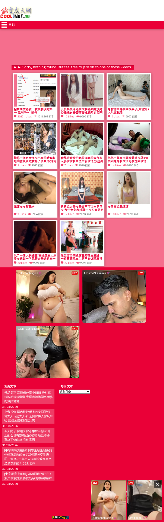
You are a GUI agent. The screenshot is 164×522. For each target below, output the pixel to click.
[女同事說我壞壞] (129, 203)
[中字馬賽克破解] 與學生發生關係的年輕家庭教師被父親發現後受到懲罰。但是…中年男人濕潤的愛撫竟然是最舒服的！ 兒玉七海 (28, 456)
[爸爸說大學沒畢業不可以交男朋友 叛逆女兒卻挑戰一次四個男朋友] (82, 203)
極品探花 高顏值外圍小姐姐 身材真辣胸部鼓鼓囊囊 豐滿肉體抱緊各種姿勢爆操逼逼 (28, 396)
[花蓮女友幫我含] (35, 203)
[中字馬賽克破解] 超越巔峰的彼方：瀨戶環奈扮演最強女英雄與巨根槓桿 (28, 476)
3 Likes (22, 214)
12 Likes (69, 116)
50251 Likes (25, 116)
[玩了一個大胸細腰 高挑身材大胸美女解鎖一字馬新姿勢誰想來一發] (35, 252)
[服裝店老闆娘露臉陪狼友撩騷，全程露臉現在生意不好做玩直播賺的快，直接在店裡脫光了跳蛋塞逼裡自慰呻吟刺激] (82, 252)
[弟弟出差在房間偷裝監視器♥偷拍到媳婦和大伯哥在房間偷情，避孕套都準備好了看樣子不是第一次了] (129, 154)
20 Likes (22, 263)
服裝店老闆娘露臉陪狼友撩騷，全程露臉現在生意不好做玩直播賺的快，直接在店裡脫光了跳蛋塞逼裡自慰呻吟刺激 (81, 257)
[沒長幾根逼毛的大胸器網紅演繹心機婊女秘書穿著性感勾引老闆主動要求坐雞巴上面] (82, 105)
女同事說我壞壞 (118, 207)
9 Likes (115, 116)
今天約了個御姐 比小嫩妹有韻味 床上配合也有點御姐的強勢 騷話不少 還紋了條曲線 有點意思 (27, 435)
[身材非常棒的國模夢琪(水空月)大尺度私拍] (129, 105)
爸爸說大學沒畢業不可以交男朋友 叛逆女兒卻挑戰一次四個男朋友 (82, 208)
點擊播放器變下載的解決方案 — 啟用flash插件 (33, 110)
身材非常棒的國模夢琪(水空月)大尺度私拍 (128, 110)
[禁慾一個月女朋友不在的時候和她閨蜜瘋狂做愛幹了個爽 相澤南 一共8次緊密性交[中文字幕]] (35, 154)
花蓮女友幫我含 (24, 207)
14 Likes (116, 165)
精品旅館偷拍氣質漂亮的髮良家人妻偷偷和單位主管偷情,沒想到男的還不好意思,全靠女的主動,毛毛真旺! (82, 159)
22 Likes (69, 263)
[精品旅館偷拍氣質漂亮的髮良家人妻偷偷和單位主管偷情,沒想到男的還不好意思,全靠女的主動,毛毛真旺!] (82, 154)
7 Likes (68, 165)
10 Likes (116, 214)
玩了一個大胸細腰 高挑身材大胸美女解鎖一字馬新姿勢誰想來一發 (35, 257)
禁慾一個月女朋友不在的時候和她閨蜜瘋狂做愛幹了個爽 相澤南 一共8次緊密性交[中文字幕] (35, 159)
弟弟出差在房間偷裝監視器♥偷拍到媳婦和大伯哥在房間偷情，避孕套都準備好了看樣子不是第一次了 (128, 159)
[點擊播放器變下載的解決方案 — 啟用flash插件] (35, 105)
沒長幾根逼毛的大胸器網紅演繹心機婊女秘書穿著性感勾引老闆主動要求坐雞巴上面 (81, 110)
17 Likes (69, 214)
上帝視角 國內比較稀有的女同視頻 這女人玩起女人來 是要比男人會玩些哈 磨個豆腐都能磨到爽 (28, 416)
